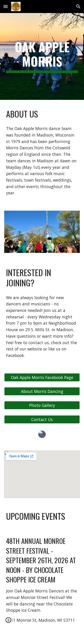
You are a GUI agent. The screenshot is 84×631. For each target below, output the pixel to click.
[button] (5, 6)
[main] (42, 56)
